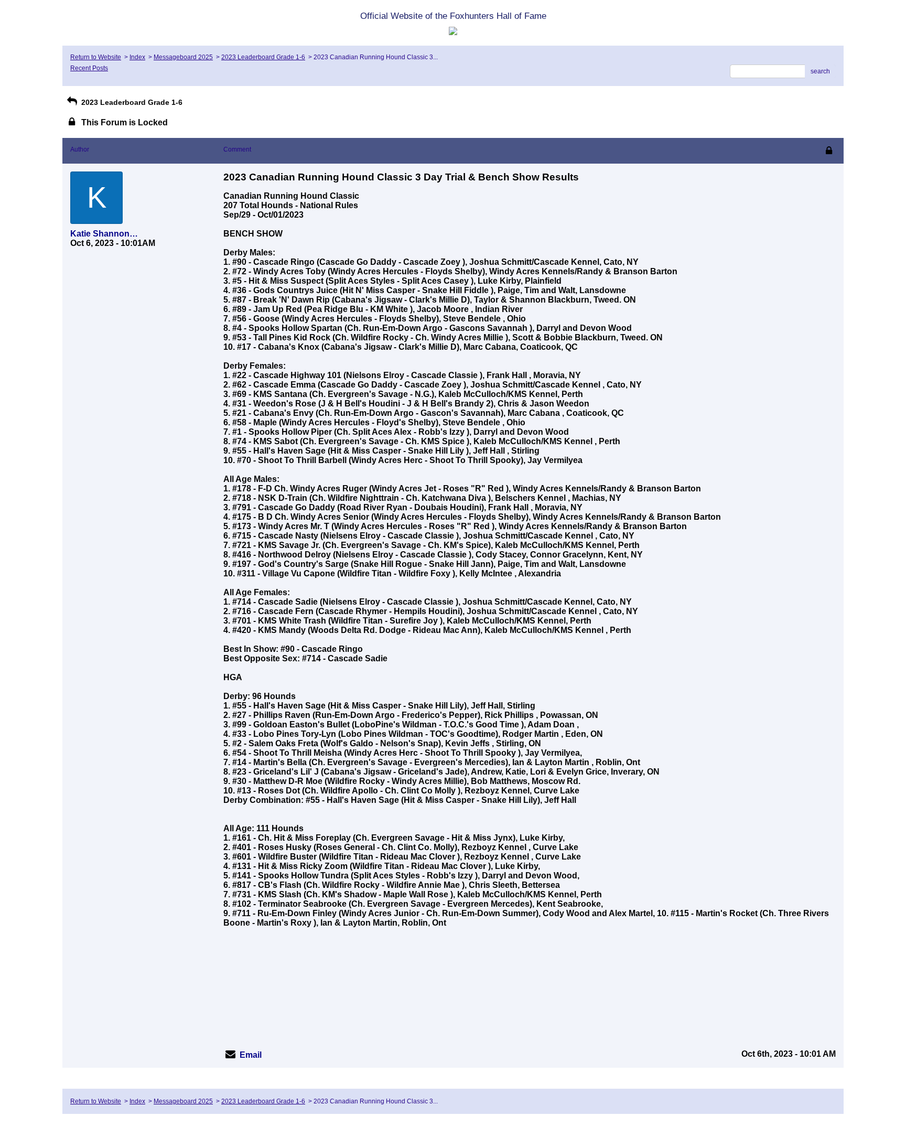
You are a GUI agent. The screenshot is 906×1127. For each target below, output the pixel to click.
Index (137, 57)
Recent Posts (89, 68)
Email (251, 1054)
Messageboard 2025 (183, 57)
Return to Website (95, 57)
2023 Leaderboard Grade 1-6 (263, 57)
